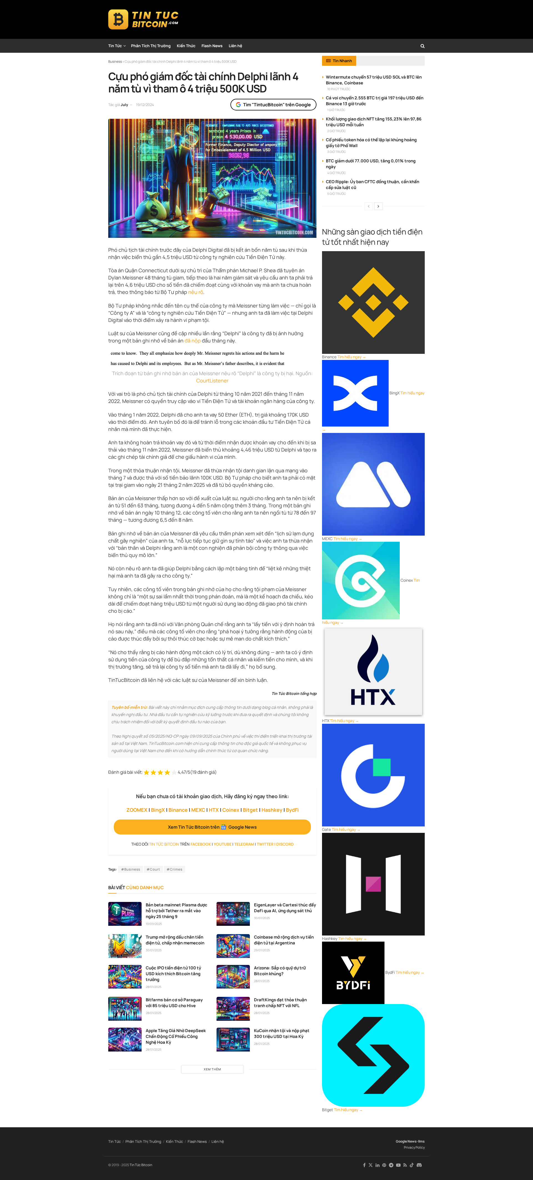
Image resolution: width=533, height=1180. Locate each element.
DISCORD (285, 844)
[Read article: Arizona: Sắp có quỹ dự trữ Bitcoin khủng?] (233, 977)
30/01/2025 (262, 918)
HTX (214, 809)
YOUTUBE (223, 844)
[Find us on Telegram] (391, 1165)
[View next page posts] (378, 206)
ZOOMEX (136, 809)
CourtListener (212, 380)
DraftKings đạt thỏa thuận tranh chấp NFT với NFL (280, 1002)
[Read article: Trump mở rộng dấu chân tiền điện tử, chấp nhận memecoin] (125, 946)
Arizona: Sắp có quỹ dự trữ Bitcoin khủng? (280, 971)
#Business (130, 869)
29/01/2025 (262, 950)
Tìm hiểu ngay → (351, 356)
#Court (153, 869)
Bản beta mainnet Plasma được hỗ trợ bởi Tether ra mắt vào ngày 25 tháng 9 (176, 910)
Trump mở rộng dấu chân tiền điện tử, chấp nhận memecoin (175, 940)
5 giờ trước (336, 193)
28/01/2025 (153, 987)
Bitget (250, 809)
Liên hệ (235, 45)
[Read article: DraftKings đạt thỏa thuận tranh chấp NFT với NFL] (233, 1009)
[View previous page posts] (368, 206)
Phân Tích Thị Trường (151, 45)
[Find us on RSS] (405, 1165)
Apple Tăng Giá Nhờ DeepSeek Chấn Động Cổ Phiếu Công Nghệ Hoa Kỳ (176, 1036)
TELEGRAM (244, 844)
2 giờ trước (336, 131)
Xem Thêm (212, 1069)
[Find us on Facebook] (364, 1165)
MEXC (198, 809)
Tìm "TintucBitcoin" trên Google (277, 105)
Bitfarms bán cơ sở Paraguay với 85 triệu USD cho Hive (174, 1002)
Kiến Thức (186, 45)
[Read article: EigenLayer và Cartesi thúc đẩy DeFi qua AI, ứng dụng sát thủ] (233, 914)
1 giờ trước (336, 110)
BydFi (292, 809)
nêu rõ (195, 292)
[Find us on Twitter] (370, 1165)
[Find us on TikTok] (412, 1165)
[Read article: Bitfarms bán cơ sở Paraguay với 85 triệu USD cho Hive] (125, 1009)
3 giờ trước (336, 152)
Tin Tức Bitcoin (141, 1165)
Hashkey (272, 809)
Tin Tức (115, 45)
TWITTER (265, 844)
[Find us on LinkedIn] (377, 1165)
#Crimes (174, 869)
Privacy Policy (414, 1147)
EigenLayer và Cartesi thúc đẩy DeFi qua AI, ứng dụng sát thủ (285, 908)
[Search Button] (423, 46)
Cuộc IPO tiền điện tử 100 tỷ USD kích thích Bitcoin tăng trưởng (173, 973)
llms (421, 1141)
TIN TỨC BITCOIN (164, 844)
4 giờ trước (336, 173)
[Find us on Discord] (419, 1165)
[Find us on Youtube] (398, 1165)
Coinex (230, 809)
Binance (178, 809)
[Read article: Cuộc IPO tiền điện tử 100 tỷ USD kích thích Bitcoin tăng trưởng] (125, 977)
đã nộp (193, 340)
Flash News (212, 45)
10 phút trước (338, 89)
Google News (406, 1141)
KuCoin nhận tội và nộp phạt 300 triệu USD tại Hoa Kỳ (282, 1033)
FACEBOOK (200, 844)
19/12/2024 (145, 104)
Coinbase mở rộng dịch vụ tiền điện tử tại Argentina (284, 940)
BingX (158, 809)
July (124, 104)
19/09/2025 (154, 924)
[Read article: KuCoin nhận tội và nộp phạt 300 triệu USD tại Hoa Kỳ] (233, 1040)
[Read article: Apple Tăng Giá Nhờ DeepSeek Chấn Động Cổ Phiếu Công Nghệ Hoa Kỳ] (125, 1040)
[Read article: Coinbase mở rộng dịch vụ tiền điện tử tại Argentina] (233, 946)
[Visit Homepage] (143, 19)
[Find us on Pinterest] (384, 1165)
